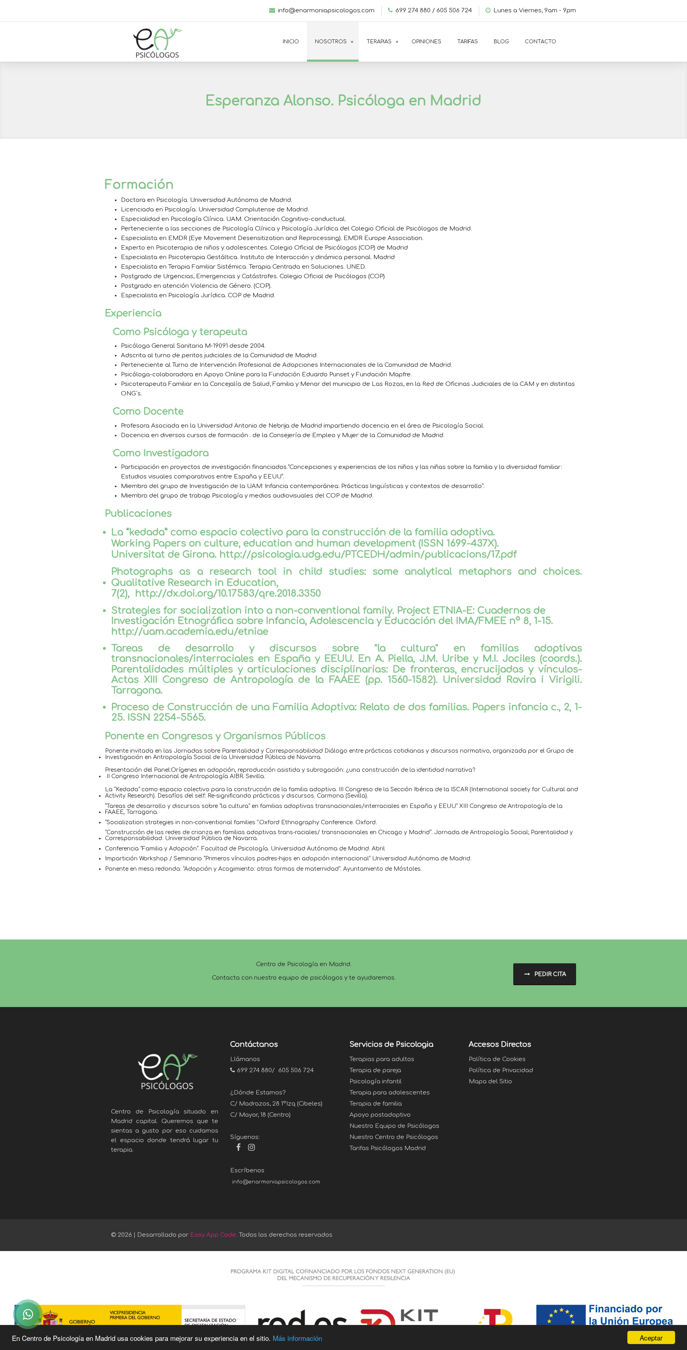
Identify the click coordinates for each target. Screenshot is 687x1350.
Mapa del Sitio (490, 1081)
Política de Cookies (497, 1059)
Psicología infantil (375, 1081)
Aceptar (651, 1337)
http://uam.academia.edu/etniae (189, 632)
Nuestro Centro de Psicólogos (393, 1137)
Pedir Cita (549, 974)
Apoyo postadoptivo (380, 1115)
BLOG (501, 42)
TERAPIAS (379, 42)
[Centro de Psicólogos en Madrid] (154, 41)
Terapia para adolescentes (389, 1092)
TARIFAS (467, 42)
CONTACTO (540, 42)
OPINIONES (426, 42)
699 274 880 (254, 1070)
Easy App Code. (213, 1235)
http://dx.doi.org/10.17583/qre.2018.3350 (228, 594)
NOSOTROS (331, 42)
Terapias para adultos (381, 1059)
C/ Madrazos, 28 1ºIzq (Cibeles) (276, 1103)
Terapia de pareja (375, 1070)
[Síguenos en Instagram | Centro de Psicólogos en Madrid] (248, 1148)
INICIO (291, 42)
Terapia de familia (375, 1103)
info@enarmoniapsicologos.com (326, 10)
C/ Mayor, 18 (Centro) (260, 1115)
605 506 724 (454, 10)
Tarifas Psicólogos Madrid (387, 1148)
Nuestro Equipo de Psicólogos (394, 1126)
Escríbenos (247, 1170)
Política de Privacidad (501, 1070)
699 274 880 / (415, 10)
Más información (297, 1338)
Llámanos (245, 1059)
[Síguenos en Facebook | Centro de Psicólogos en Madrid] (235, 1148)
